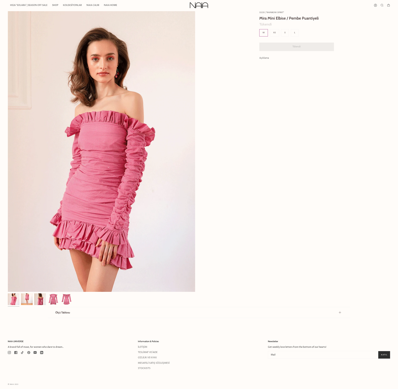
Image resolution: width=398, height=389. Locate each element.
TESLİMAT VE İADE (147, 352)
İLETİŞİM (142, 347)
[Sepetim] (388, 5)
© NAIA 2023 (13, 384)
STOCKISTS (144, 368)
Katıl (384, 355)
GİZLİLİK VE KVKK (147, 357)
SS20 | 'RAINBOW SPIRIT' (271, 12)
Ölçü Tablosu (62, 312)
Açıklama (264, 58)
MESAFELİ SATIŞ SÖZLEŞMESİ (154, 363)
